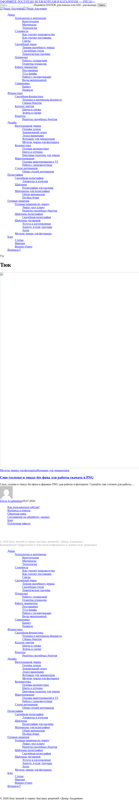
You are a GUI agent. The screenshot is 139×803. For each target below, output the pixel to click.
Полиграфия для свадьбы (37, 724)
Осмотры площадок (34, 600)
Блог (10, 520)
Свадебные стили (33, 586)
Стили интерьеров (26, 704)
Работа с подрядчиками (36, 613)
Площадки (21, 593)
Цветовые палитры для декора (41, 691)
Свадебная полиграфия (29, 714)
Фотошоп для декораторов (53, 470)
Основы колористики (35, 684)
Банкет (26, 622)
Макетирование (24, 694)
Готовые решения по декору (32, 740)
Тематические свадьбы (36, 590)
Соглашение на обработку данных (28, 516)
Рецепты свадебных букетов (39, 655)
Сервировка (22, 619)
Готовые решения (18, 737)
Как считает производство (38, 570)
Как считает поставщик (36, 573)
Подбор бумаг (30, 733)
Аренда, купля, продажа (37, 763)
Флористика (14, 629)
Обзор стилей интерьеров (38, 707)
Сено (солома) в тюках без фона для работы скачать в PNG (47, 477)
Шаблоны (21, 720)
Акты (25, 766)
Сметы (26, 577)
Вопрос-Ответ (23, 782)
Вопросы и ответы (18, 510)
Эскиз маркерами (33, 671)
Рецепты (20, 652)
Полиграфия (15, 711)
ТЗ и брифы (29, 609)
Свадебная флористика (29, 632)
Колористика (23, 681)
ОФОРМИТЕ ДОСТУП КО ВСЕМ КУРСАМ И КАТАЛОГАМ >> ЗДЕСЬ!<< (47, 1)
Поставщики (30, 606)
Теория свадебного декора (38, 583)
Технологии (29, 564)
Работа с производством (37, 701)
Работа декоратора (26, 603)
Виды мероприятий (34, 616)
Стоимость (21, 567)
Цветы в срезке (31, 645)
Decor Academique (11, 501)
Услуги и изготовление (36, 759)
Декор (11, 551)
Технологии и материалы (30, 554)
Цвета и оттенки (32, 688)
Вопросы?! (14, 786)
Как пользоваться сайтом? (23, 507)
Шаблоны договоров (28, 756)
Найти (101, 5)
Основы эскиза (31, 665)
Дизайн (12, 658)
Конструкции (30, 557)
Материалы (29, 560)
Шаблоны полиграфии (29, 750)
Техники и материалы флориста (42, 635)
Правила (27, 626)
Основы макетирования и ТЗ (40, 697)
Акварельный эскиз (34, 668)
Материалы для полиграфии (32, 727)
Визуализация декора (28, 662)
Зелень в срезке (31, 648)
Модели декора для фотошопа (18, 470)
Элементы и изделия (35, 717)
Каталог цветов (24, 642)
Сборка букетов (32, 639)
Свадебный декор (26, 580)
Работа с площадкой (34, 596)
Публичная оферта (18, 523)
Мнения (20, 779)
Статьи (19, 776)
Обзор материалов (33, 730)
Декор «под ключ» (33, 743)
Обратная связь (16, 513)
